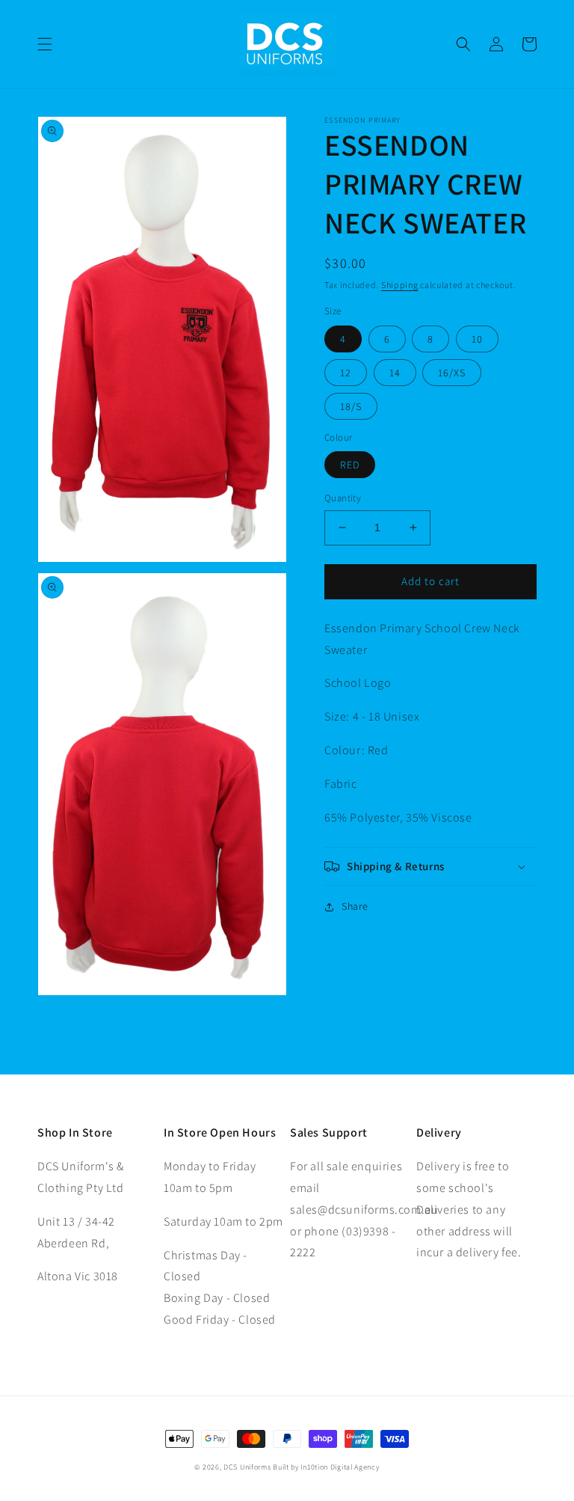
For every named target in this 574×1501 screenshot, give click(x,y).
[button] (44, 44)
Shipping (400, 284)
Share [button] (355, 906)
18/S (351, 406)
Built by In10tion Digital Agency (326, 1467)
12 (345, 372)
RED (349, 464)
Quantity (342, 498)
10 (477, 339)
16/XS (452, 372)
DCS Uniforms (247, 1467)
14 (395, 372)
